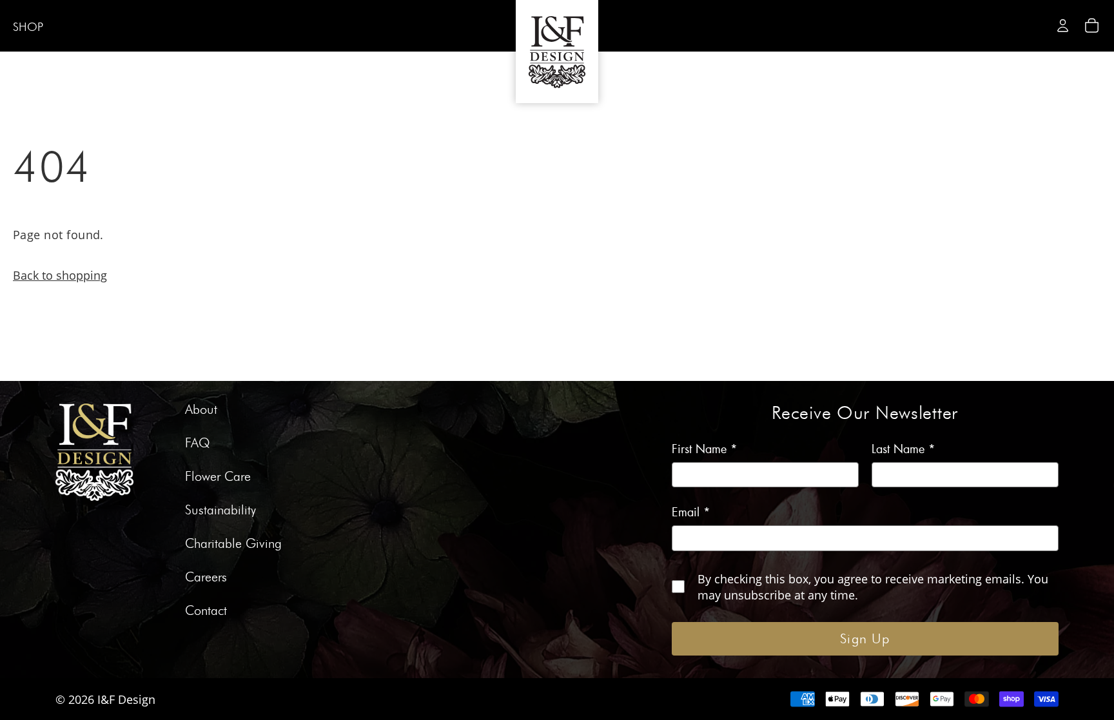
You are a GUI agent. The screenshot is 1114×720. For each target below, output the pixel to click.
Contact (206, 611)
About (201, 410)
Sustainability (220, 510)
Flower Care (218, 477)
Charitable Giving (233, 544)
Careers (206, 577)
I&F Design (126, 699)
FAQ (197, 443)
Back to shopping (60, 275)
